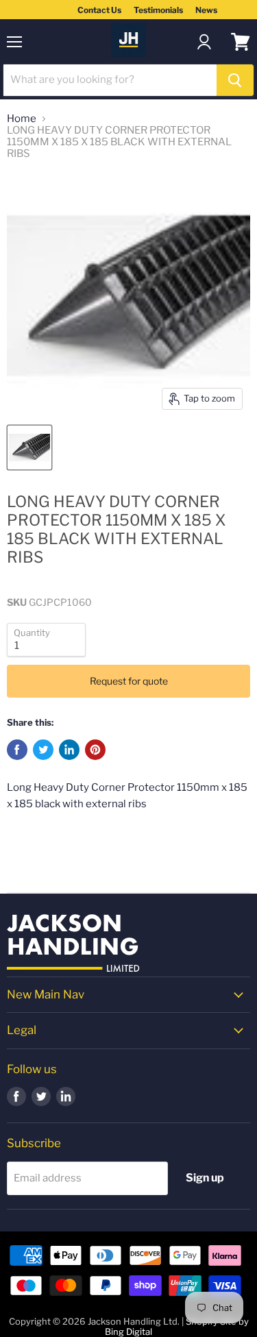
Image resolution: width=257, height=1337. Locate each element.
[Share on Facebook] (17, 749)
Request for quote (129, 681)
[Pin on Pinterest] (95, 749)
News (206, 10)
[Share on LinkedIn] (69, 749)
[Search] (235, 80)
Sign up (205, 1177)
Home (21, 119)
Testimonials (158, 10)
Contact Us (99, 10)
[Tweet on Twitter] (43, 749)
